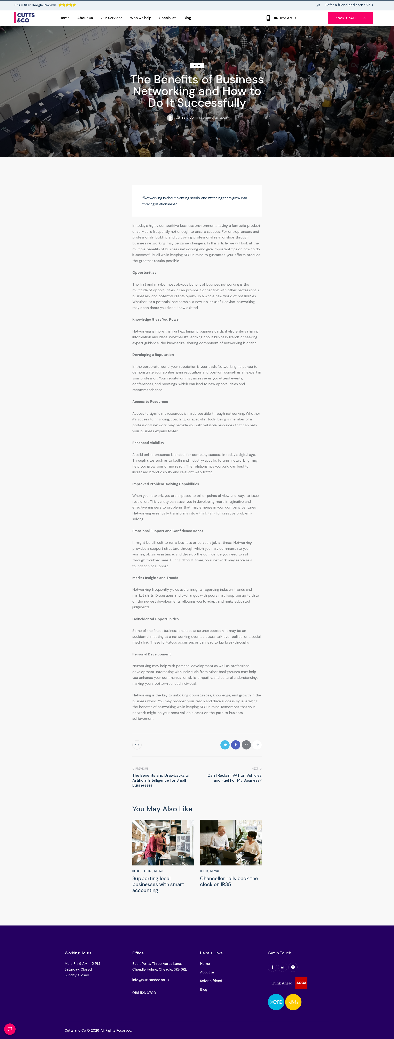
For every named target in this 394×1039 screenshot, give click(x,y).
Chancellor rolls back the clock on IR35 (229, 882)
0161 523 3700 (284, 18)
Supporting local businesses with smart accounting (158, 884)
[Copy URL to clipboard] (257, 744)
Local (148, 871)
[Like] (137, 744)
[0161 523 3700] (268, 18)
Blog (197, 65)
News (158, 871)
